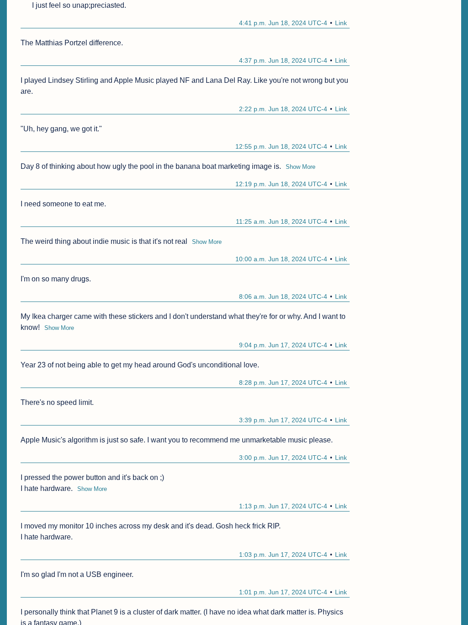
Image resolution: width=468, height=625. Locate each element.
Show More (300, 166)
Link (341, 23)
